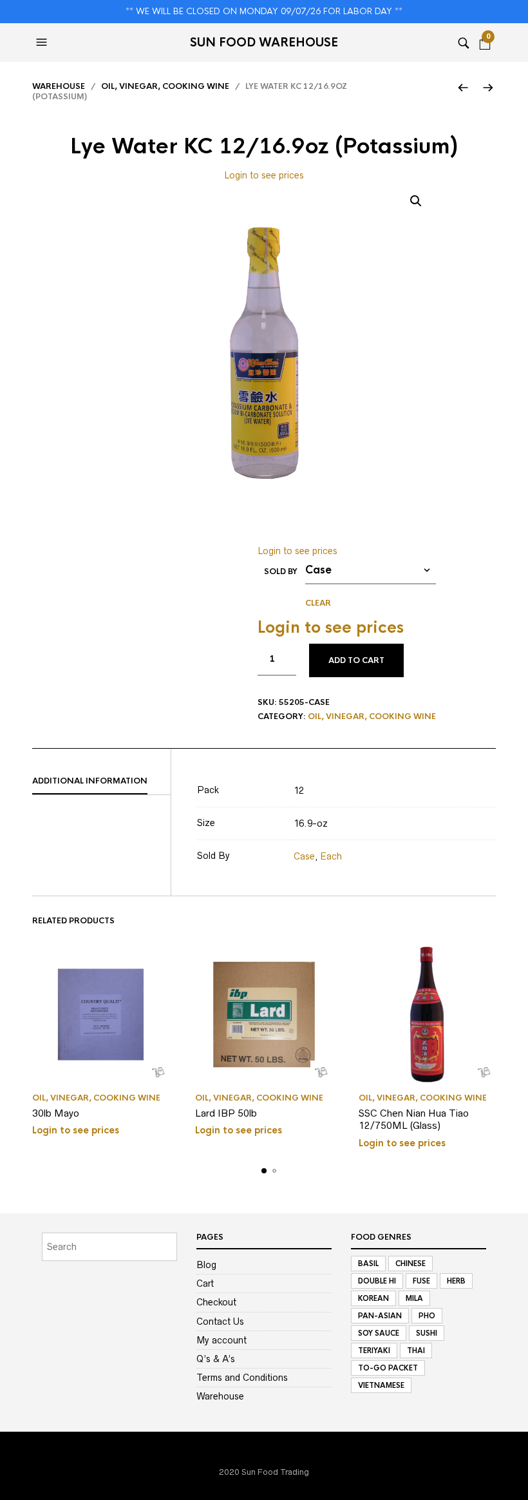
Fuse (421, 1280)
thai (416, 1350)
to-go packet (388, 1367)
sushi (426, 1333)
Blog (206, 1265)
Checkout (216, 1302)
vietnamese (381, 1385)
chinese (410, 1263)
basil (368, 1263)
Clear (318, 603)
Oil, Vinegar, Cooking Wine (165, 86)
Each (331, 856)
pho (427, 1315)
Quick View (158, 1072)
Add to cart (356, 660)
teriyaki (374, 1350)
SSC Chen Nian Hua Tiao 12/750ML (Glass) (414, 1119)
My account (221, 1340)
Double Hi (377, 1280)
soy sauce (378, 1333)
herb (456, 1280)
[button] (43, 42)
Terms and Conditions (242, 1377)
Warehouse (58, 86)
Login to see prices (264, 175)
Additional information (89, 781)
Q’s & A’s (215, 1359)
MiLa (414, 1298)
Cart (205, 1283)
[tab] (101, 781)
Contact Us (220, 1321)
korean (373, 1298)
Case (304, 856)
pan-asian (380, 1315)
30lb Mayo (55, 1113)
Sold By (280, 571)
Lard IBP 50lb (226, 1113)
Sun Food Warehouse (264, 42)
